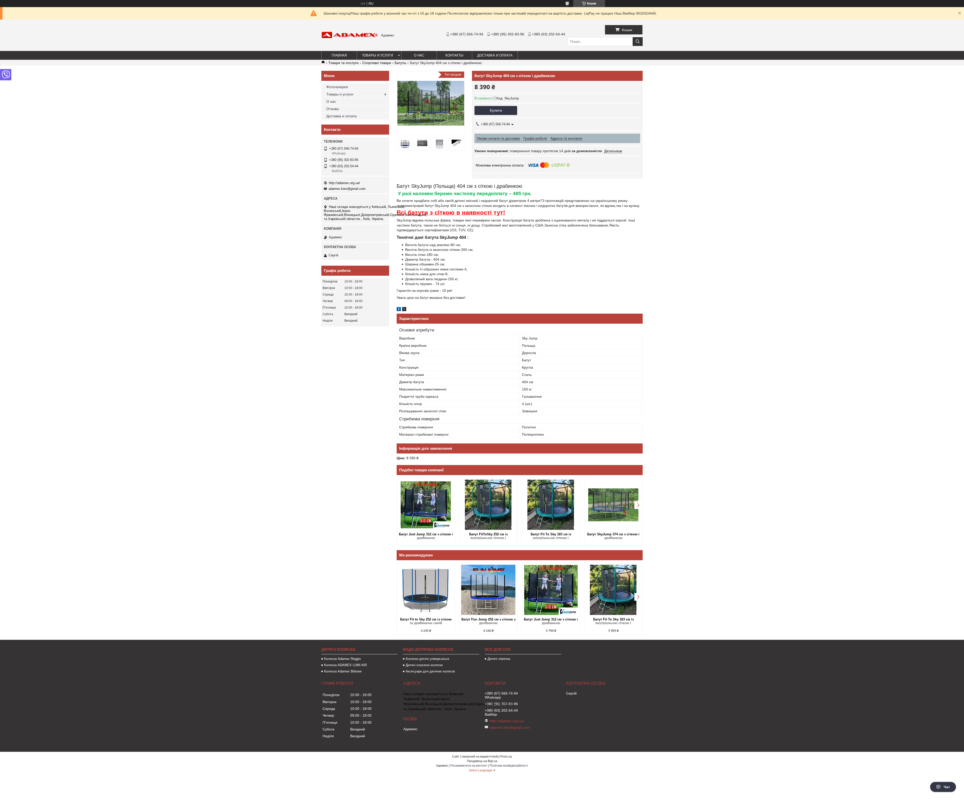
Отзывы (332, 109)
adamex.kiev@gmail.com (347, 189)
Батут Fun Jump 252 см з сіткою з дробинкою (488, 621)
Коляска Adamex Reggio (342, 659)
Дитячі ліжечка (499, 659)
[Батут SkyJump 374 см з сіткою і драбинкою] (613, 505)
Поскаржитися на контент (468, 765)
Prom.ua (506, 756)
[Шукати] (638, 41)
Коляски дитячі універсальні (427, 659)
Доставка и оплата (495, 55)
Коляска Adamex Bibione (343, 671)
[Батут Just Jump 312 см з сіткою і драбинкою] (426, 505)
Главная (339, 55)
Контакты (454, 55)
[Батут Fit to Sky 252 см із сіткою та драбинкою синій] (426, 590)
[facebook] (399, 310)
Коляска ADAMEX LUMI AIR (345, 665)
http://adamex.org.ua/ (344, 183)
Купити (496, 110)
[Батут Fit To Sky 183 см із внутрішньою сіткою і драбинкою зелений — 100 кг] (551, 505)
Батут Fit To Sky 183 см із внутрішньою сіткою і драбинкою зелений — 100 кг (550, 536)
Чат (947, 787)
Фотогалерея (337, 87)
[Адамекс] (350, 37)
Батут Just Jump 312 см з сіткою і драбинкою (426, 536)
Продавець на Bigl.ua (482, 761)
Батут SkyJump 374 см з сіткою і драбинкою (613, 536)
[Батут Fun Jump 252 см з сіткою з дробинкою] (488, 590)
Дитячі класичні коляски (424, 665)
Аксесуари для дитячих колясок (430, 671)
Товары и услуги (377, 55)
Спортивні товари (376, 63)
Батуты (400, 63)
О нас (419, 55)
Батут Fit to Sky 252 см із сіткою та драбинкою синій (426, 621)
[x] (404, 310)
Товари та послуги (343, 63)
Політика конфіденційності (509, 765)
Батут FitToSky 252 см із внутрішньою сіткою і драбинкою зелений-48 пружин (488, 536)
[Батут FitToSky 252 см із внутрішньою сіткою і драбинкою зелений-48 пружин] (488, 505)
